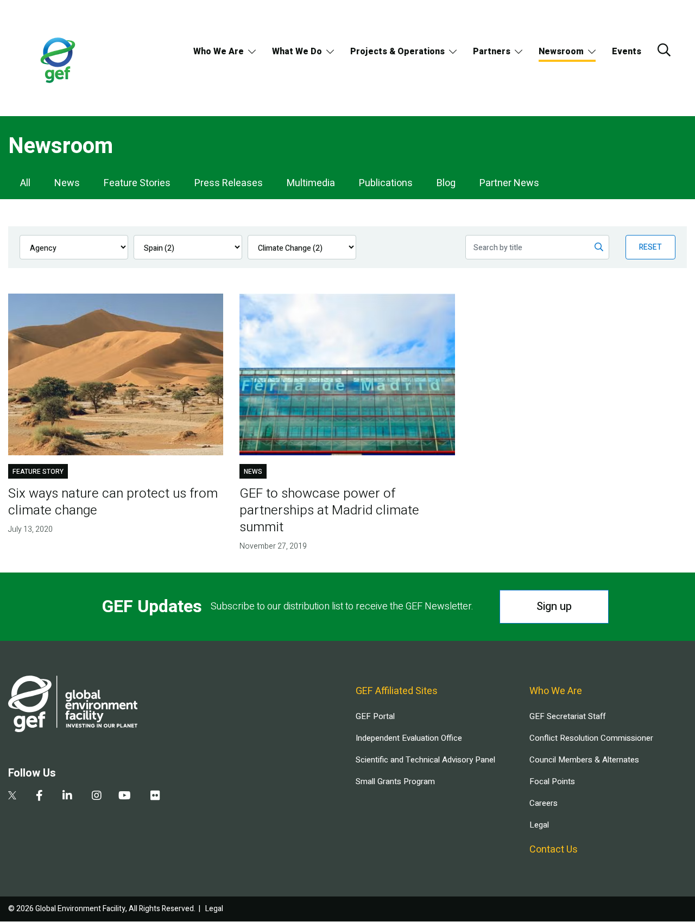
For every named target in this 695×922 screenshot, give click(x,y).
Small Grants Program (395, 781)
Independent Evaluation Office (409, 738)
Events (626, 51)
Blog (446, 183)
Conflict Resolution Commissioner (591, 738)
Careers (543, 803)
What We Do (297, 51)
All (25, 183)
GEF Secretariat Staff (567, 716)
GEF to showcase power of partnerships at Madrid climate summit (329, 510)
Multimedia (311, 183)
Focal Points (552, 781)
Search (664, 49)
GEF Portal (375, 716)
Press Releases (228, 183)
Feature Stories (137, 183)
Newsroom (561, 51)
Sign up (554, 606)
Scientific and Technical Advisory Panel (425, 760)
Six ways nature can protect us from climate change (113, 502)
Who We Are (218, 51)
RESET (650, 247)
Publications (386, 183)
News (67, 183)
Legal (539, 825)
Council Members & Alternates (584, 760)
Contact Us (553, 849)
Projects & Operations (397, 51)
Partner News (509, 183)
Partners (491, 51)
